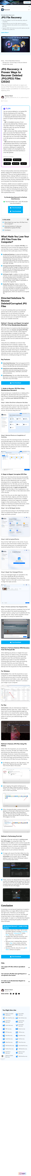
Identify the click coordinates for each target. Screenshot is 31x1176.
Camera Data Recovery (21, 1021)
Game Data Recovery (8, 1021)
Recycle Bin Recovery (21, 1014)
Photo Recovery (22, 1042)
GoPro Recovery (9, 1025)
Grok (24, 163)
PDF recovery (8, 1029)
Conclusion (8, 230)
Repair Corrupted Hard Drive (9, 1014)
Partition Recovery (10, 1048)
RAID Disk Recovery (23, 1056)
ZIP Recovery (21, 1032)
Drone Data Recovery (21, 1025)
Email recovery (22, 1029)
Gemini (8, 163)
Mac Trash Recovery (10, 1017)
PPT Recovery (9, 1032)
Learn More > (5, 32)
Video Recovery (9, 1042)
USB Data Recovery (23, 1048)
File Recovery (21, 1038)
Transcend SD (17, 933)
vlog (11, 943)
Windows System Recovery (9, 1056)
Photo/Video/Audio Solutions (12, 60)
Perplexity (18, 159)
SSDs (7, 935)
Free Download (16, 207)
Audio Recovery (9, 1038)
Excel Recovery (22, 1035)
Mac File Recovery (23, 1017)
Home (2, 60)
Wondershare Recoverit (19, 325)
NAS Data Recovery (10, 1045)
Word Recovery (9, 1035)
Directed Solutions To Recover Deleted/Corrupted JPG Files (13, 227)
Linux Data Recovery (23, 1045)
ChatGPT (9, 159)
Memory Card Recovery (22, 1052)
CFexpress (24, 931)
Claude (16, 163)
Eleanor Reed (9, 96)
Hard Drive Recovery (8, 1052)
